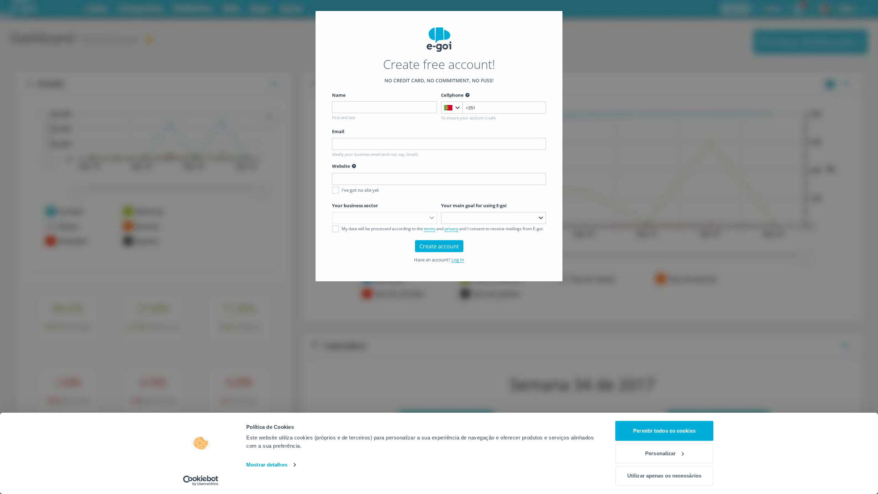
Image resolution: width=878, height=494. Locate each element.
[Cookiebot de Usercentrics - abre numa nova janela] (201, 480)
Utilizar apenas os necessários (664, 476)
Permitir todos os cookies (664, 431)
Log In (457, 260)
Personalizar (660, 453)
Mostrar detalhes (266, 465)
